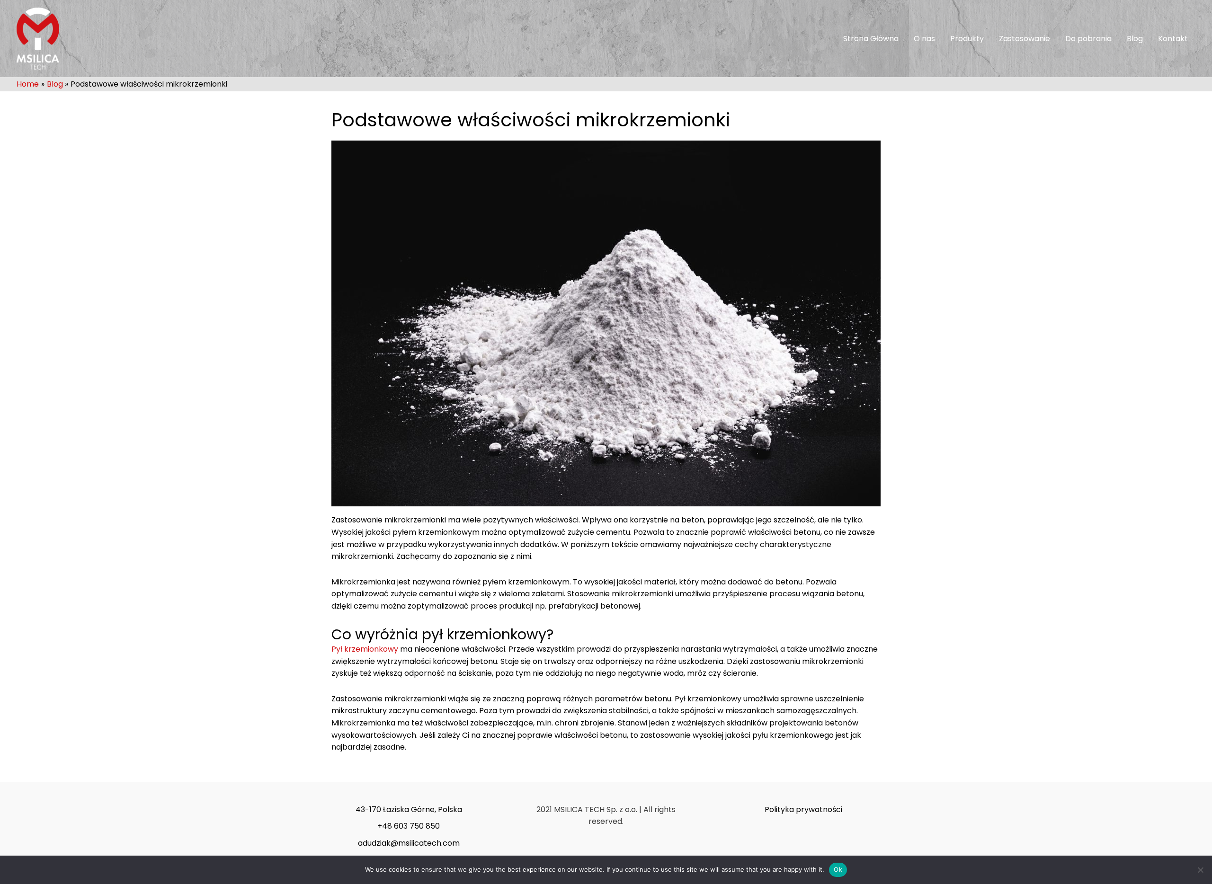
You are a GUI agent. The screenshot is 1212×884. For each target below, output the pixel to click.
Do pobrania (1088, 38)
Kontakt (1173, 38)
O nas (924, 38)
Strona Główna (871, 38)
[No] (1200, 870)
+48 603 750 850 (408, 826)
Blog (1135, 38)
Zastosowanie (1024, 38)
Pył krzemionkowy (364, 649)
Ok (838, 869)
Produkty (967, 38)
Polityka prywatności (803, 809)
